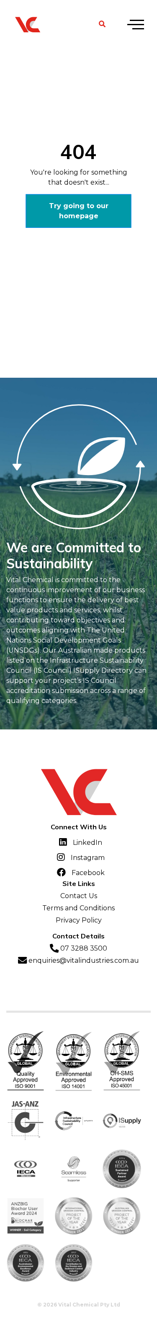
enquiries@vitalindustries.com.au (83, 960)
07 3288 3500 (83, 948)
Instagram (87, 858)
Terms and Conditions (78, 908)
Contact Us (78, 896)
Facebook (87, 873)
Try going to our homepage (78, 210)
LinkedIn (86, 843)
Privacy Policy (79, 920)
